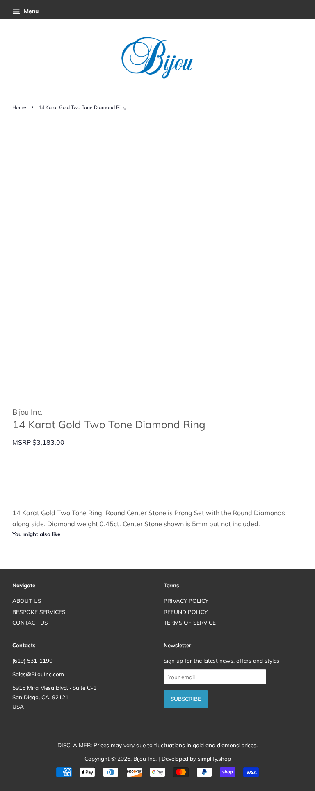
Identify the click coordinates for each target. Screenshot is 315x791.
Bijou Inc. (145, 758)
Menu (30, 11)
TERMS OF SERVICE (190, 622)
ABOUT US (26, 600)
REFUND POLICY (186, 611)
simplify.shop (214, 758)
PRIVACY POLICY (186, 600)
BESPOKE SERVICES (38, 611)
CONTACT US (30, 622)
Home (19, 107)
